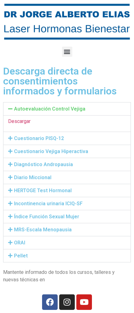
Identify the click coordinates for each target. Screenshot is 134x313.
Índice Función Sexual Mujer (46, 217)
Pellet (21, 256)
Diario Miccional (32, 177)
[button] (67, 52)
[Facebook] (50, 302)
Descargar (19, 121)
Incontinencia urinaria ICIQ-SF (48, 203)
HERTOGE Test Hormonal (43, 190)
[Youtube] (84, 302)
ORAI (19, 243)
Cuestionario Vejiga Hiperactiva (51, 151)
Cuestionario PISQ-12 (39, 138)
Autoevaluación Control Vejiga (49, 109)
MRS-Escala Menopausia (43, 230)
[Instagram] (67, 302)
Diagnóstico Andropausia (43, 164)
